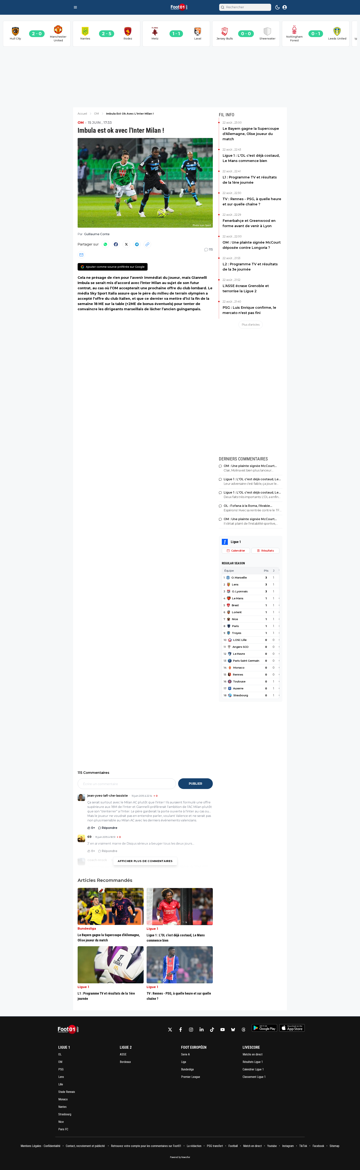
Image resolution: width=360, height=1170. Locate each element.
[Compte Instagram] (191, 1029)
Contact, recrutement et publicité (86, 1146)
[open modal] (284, 7)
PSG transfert (215, 1146)
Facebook (318, 1146)
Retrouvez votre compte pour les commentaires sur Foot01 (146, 1146)
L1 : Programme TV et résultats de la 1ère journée (250, 180)
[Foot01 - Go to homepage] (69, 1029)
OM (81, 123)
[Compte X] (170, 1029)
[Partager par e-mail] (81, 255)
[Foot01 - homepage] (180, 7)
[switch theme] (277, 7)
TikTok (303, 1146)
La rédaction (194, 1146)
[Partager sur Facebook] (116, 244)
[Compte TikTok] (212, 1029)
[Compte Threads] (243, 1029)
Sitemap (334, 1146)
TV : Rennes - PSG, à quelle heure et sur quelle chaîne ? (252, 201)
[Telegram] (137, 244)
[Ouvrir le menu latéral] (75, 7)
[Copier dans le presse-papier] (147, 244)
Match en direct (252, 1146)
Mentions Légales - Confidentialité (40, 1146)
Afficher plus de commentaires (145, 861)
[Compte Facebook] (180, 1029)
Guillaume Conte (97, 234)
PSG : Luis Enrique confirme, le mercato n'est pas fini (249, 310)
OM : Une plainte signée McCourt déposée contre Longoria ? (252, 245)
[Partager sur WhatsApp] (105, 244)
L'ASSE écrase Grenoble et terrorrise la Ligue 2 (246, 288)
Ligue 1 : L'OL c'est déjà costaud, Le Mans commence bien (251, 158)
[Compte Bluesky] (233, 1029)
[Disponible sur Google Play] (264, 1028)
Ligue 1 (152, 929)
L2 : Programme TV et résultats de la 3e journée (250, 266)
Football (233, 1146)
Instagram (288, 1146)
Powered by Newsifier (180, 1157)
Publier (195, 783)
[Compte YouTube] (222, 1029)
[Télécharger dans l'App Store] (292, 1028)
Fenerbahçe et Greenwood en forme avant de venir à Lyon (249, 223)
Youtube (272, 1146)
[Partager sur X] (126, 244)
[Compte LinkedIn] (201, 1029)
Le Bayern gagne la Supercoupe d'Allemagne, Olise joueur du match (251, 134)
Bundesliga (87, 928)
